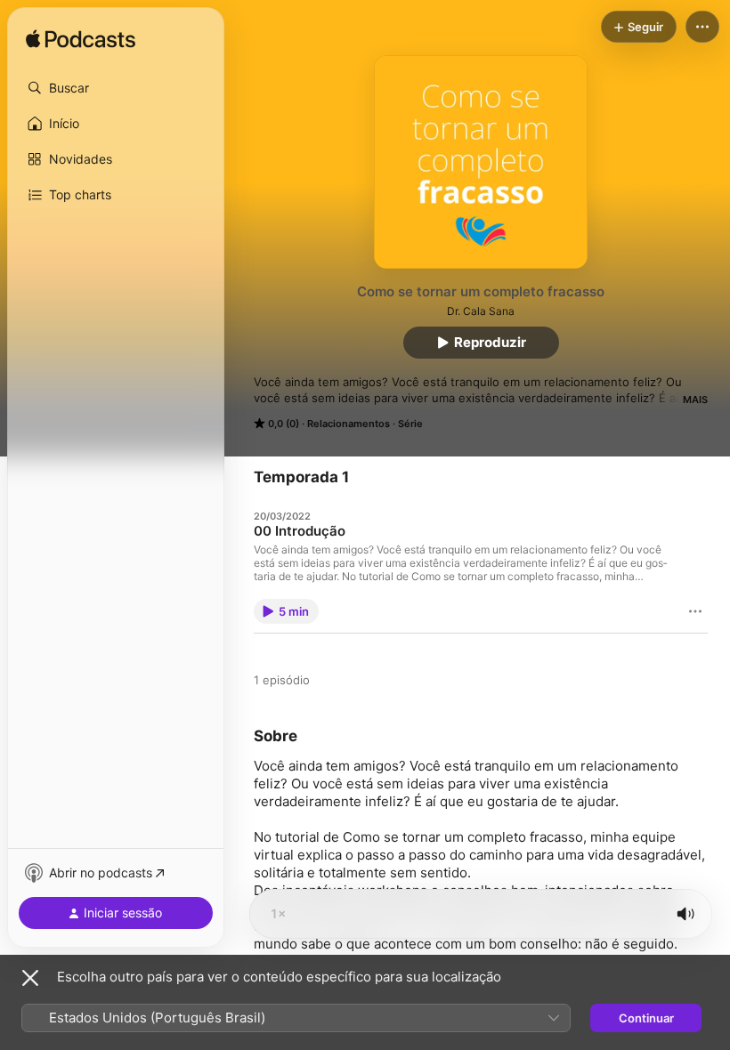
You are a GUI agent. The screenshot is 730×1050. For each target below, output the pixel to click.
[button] (116, 88)
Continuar (646, 1018)
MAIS (695, 399)
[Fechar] (30, 978)
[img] (80, 40)
